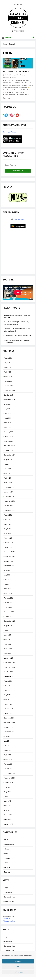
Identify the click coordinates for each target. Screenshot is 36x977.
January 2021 (8, 658)
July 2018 (7, 796)
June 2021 (7, 635)
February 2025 (8, 432)
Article (6, 840)
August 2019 (8, 736)
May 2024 (7, 473)
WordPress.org (9, 901)
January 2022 (8, 603)
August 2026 (8, 358)
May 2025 (7, 418)
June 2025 (7, 413)
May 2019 (7, 750)
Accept (18, 961)
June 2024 (7, 469)
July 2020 (7, 686)
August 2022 (8, 570)
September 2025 (9, 400)
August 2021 (8, 626)
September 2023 (9, 510)
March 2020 (8, 704)
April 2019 (7, 755)
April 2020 (7, 699)
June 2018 (7, 801)
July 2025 (7, 409)
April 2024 (7, 478)
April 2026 (7, 372)
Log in (6, 888)
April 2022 (7, 589)
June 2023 (7, 524)
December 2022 (9, 552)
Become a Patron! (9, 132)
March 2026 (8, 376)
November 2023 (9, 501)
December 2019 (9, 718)
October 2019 (8, 727)
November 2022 (9, 556)
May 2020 (7, 695)
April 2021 (7, 644)
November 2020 (9, 667)
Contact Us (6, 919)
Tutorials (7, 872)
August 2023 (8, 515)
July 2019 (7, 741)
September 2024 (9, 455)
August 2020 (8, 681)
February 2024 (8, 487)
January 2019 (8, 769)
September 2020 (9, 676)
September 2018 (9, 787)
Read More (6, 98)
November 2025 (9, 390)
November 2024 (9, 446)
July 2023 (7, 520)
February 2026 (8, 381)
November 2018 (9, 778)
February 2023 (8, 543)
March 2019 (8, 759)
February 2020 (8, 709)
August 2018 (8, 792)
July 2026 (7, 363)
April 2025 (7, 423)
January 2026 (8, 386)
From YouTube (9, 844)
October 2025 (8, 395)
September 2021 (9, 621)
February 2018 (8, 819)
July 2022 (7, 575)
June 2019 (7, 746)
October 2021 (8, 616)
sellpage (7, 867)
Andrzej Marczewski (11, 75)
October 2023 (8, 506)
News (6, 854)
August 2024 (8, 460)
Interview (7, 849)
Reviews (7, 66)
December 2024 (9, 441)
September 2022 (9, 566)
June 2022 (7, 580)
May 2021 (7, 639)
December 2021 (9, 607)
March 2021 (8, 649)
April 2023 (7, 533)
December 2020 (9, 663)
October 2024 (8, 450)
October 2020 (8, 672)
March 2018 (8, 815)
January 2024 (8, 492)
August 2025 (8, 404)
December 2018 (9, 773)
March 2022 (8, 593)
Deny (18, 967)
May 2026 (7, 367)
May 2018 (7, 806)
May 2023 (7, 529)
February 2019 (8, 764)
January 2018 (8, 824)
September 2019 (9, 732)
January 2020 (8, 713)
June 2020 (7, 690)
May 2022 (7, 584)
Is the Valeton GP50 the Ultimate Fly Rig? (17, 336)
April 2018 (7, 810)
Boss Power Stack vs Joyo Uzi (16, 71)
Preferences (18, 972)
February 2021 (8, 653)
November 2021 (9, 612)
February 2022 (8, 598)
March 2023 (8, 538)
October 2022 (8, 561)
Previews (7, 858)
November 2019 (9, 723)
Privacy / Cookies (9, 921)
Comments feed (9, 897)
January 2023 (8, 547)
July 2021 (7, 630)
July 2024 (7, 464)
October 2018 (8, 782)
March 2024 (8, 483)
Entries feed (8, 892)
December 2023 (9, 496)
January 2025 (8, 436)
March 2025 (8, 427)
